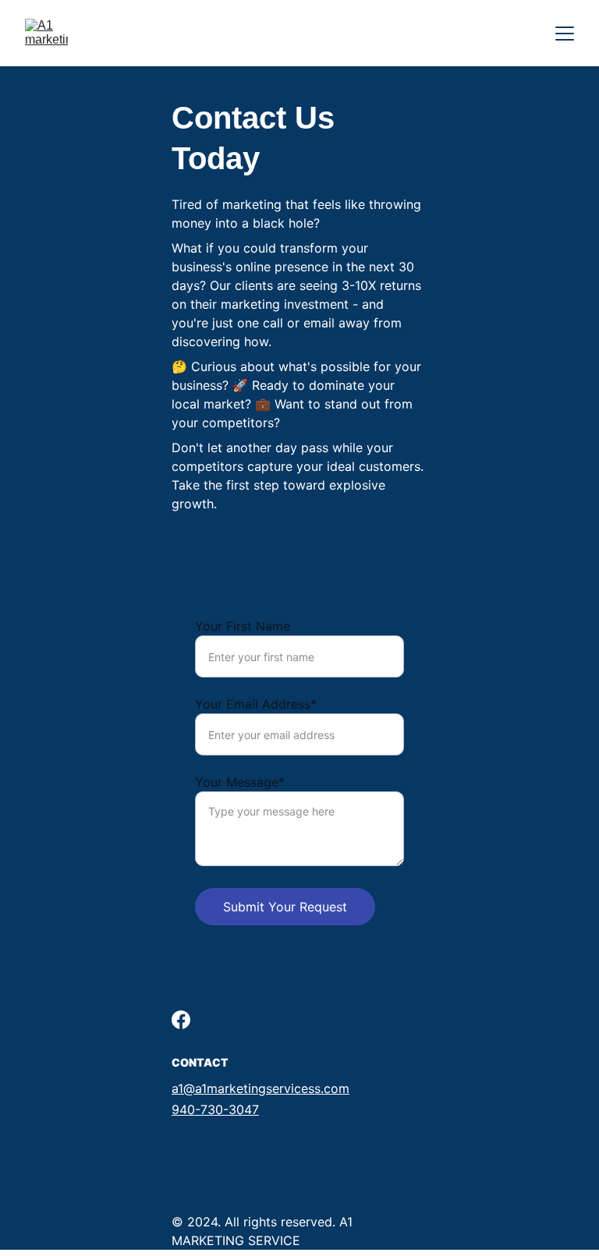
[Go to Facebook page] (181, 1019)
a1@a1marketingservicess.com (260, 1088)
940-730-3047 (215, 1109)
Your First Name (242, 626)
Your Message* (240, 782)
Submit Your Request (285, 907)
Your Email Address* (256, 704)
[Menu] (564, 34)
